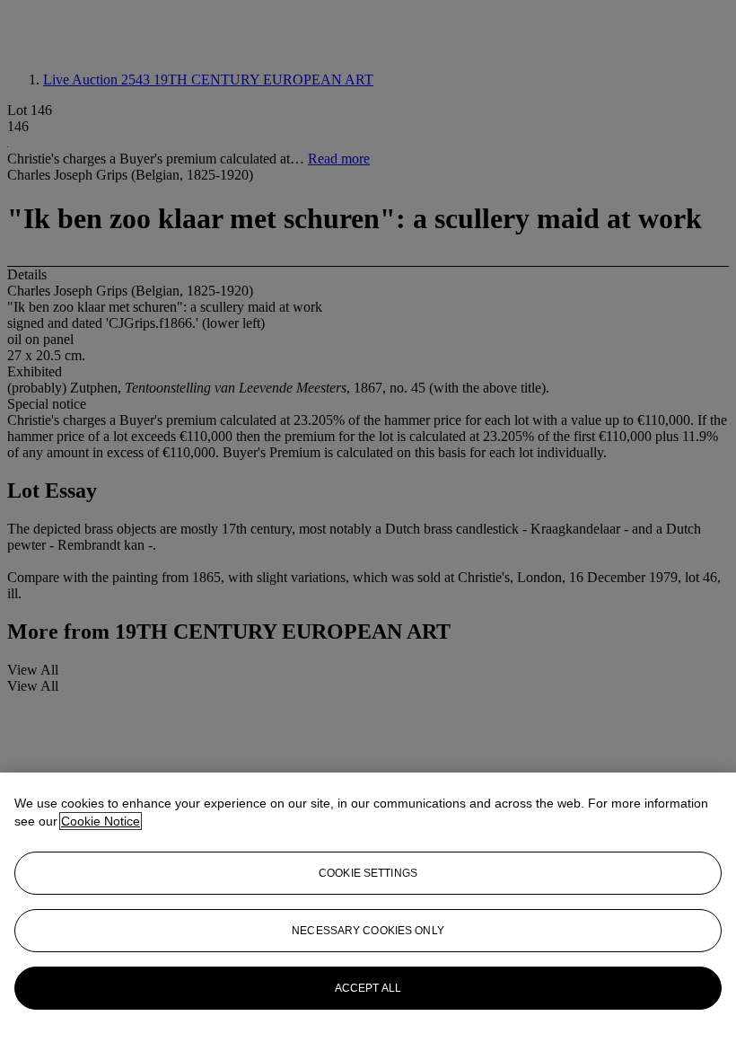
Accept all (368, 988)
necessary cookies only (368, 930)
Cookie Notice (100, 821)
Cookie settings (368, 873)
